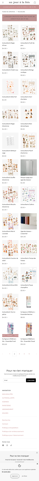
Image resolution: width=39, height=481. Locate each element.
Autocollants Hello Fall (9, 97)
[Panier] (35, 2)
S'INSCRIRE (31, 380)
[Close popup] (37, 453)
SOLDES (5, 413)
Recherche (6, 420)
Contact (5, 424)
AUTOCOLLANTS (8, 398)
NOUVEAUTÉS (7, 394)
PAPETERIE (6, 405)
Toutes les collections (8, 11)
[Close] (37, 464)
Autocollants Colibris (27, 204)
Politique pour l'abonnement (12, 435)
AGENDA (5, 402)
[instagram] (7, 445)
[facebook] (3, 445)
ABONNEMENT (7, 409)
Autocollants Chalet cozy (10, 70)
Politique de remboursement (13, 431)
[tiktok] (11, 445)
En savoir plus (6, 472)
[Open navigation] (4, 2)
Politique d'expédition (10, 428)
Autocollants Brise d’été (10, 285)
